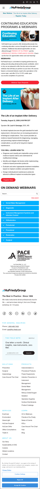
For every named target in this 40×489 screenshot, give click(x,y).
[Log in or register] (23, 2)
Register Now (8, 180)
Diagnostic (10, 208)
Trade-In (5, 433)
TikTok (35, 313)
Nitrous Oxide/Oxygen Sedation (29, 394)
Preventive (6, 368)
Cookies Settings (20, 474)
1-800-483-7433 (13, 326)
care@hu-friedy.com (14, 329)
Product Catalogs (27, 405)
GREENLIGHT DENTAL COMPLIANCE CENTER (17, 53)
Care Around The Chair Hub (30, 428)
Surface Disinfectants (29, 402)
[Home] (14, 290)
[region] (20, 473)
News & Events (27, 420)
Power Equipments (28, 374)
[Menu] (3, 8)
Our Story (5, 442)
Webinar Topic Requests (20, 82)
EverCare (5, 414)
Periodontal (10, 225)
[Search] (37, 2)
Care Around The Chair (10, 377)
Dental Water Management (15, 203)
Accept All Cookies (20, 485)
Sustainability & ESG (9, 445)
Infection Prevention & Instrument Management (29, 380)
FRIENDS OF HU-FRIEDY (20, 51)
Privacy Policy (7, 470)
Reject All (20, 480)
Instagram (29, 313)
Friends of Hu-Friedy (29, 417)
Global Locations (8, 451)
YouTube (17, 313)
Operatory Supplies (28, 399)
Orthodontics (11, 220)
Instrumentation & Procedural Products (29, 369)
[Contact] (27, 2)
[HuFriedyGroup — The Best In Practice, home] (20, 7)
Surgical (9, 240)
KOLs (23, 423)
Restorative (10, 235)
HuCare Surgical (8, 423)
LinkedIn (23, 313)
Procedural (10, 230)
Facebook (4, 313)
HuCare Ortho (7, 426)
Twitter (10, 313)
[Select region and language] (34, 2)
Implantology (6, 374)
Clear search (35, 198)
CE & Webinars (27, 414)
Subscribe (28, 353)
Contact (5, 454)
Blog (23, 433)
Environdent (6, 417)
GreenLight (6, 420)
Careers (5, 448)
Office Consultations (9, 429)
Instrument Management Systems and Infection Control (20, 214)
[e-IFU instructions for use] (30, 2)
